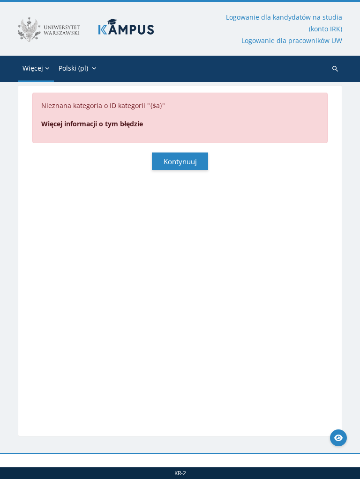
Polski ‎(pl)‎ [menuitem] (73, 68)
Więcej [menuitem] (32, 68)
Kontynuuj (180, 161)
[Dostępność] (338, 437)
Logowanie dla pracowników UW (291, 40)
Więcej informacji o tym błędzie (92, 123)
